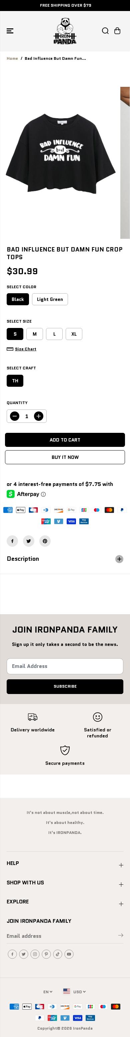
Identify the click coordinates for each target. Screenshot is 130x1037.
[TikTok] (57, 954)
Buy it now (65, 457)
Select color (21, 287)
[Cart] (117, 31)
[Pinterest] (45, 541)
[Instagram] (35, 954)
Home (12, 58)
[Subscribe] (120, 936)
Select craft (21, 368)
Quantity (17, 403)
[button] (11, 31)
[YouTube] (69, 954)
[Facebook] (12, 541)
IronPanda (83, 1028)
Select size (19, 321)
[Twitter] (28, 541)
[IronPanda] (65, 31)
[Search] (105, 31)
